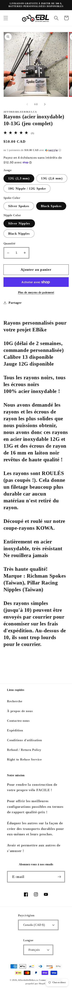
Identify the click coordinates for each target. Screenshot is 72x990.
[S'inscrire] (59, 877)
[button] (6, 18)
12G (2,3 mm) (19, 178)
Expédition (15, 730)
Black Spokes (51, 206)
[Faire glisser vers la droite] (45, 104)
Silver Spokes (18, 206)
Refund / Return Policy (24, 750)
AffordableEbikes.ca (28, 980)
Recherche (14, 701)
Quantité (9, 243)
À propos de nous (20, 711)
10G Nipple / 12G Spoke (27, 188)
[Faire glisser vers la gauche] (27, 104)
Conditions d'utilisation (24, 740)
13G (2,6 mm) (52, 178)
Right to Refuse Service (24, 759)
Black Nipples (19, 233)
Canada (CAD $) (34, 925)
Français (34, 949)
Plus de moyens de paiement (36, 292)
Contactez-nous (18, 720)
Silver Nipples (19, 223)
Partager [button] (15, 302)
